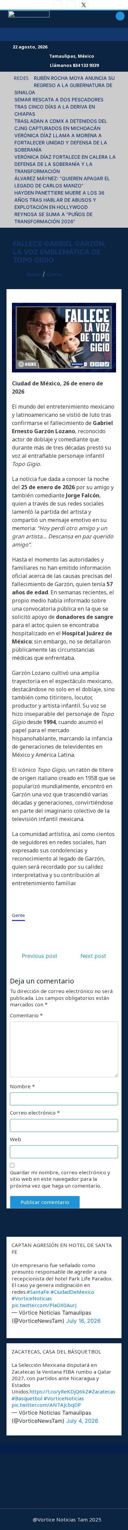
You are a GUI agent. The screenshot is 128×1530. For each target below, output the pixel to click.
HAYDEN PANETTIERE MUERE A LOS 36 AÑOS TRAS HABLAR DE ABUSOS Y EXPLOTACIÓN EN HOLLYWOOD (59, 200)
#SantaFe (38, 1291)
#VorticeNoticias (32, 1298)
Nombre (22, 1086)
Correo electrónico (35, 1112)
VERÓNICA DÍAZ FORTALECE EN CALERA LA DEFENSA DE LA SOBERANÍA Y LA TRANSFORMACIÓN (65, 164)
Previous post (39, 955)
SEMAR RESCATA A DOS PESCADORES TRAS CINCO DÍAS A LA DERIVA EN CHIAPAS (58, 107)
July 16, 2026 (83, 1320)
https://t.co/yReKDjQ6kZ (58, 1391)
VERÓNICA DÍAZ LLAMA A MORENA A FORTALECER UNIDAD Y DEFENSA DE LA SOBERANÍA (60, 142)
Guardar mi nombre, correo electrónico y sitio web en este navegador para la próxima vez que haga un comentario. (60, 1179)
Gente (18, 915)
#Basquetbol (27, 1398)
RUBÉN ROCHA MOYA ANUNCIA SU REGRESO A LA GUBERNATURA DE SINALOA (64, 85)
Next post (93, 955)
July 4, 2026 (82, 1420)
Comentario (26, 1015)
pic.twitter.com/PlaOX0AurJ (44, 1305)
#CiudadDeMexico (72, 1291)
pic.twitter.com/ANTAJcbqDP (46, 1404)
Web (15, 1139)
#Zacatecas (101, 1391)
